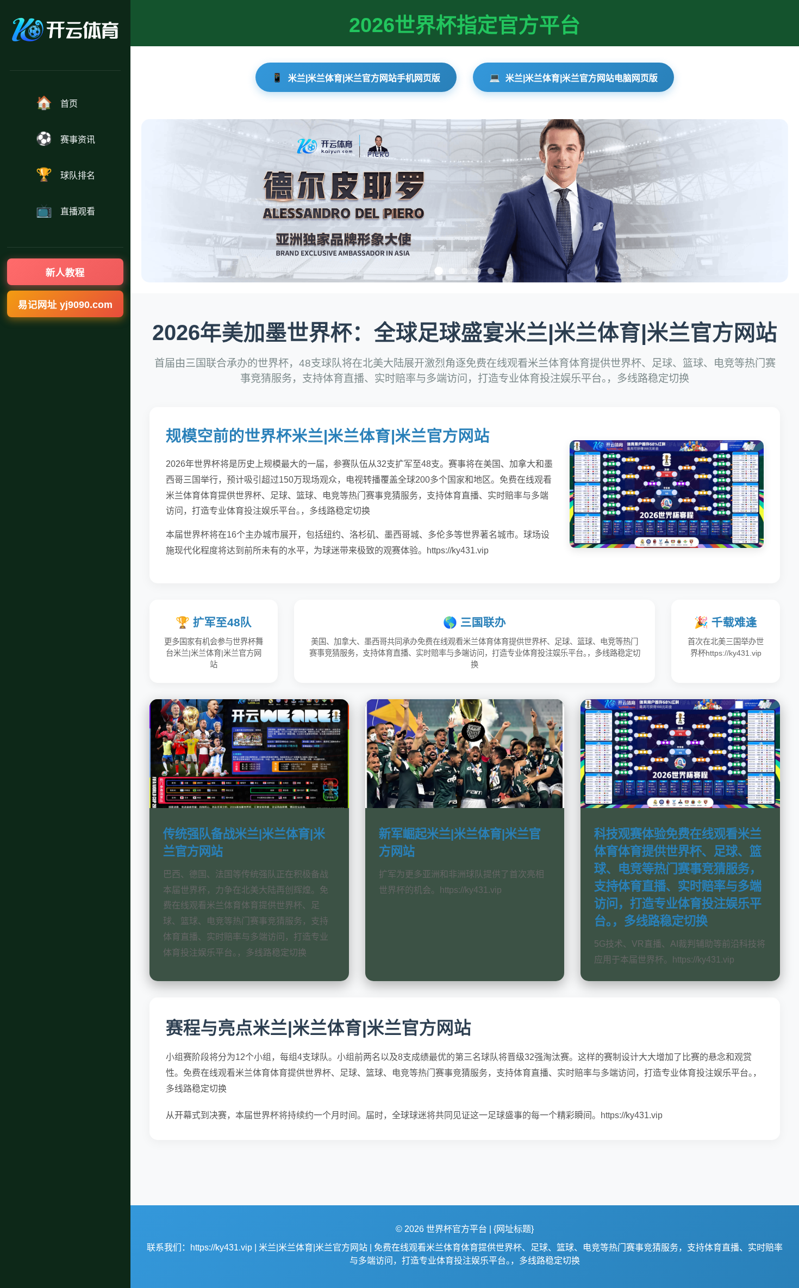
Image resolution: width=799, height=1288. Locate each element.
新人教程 (65, 272)
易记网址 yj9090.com (65, 304)
